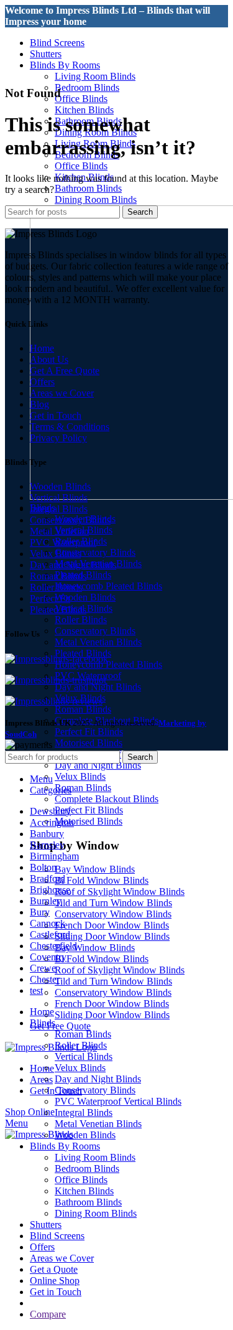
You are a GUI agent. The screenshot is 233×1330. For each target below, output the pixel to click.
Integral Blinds (59, 508)
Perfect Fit (50, 598)
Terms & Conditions (69, 426)
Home (42, 348)
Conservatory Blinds (95, 552)
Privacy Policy (58, 438)
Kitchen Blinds (84, 110)
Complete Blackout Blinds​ (106, 799)
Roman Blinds (83, 709)
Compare (48, 1314)
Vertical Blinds (59, 497)
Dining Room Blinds (96, 199)
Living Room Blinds (95, 76)
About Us (49, 359)
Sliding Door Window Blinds (112, 936)
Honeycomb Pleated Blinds (108, 586)
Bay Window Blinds (95, 869)
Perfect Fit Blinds (89, 731)
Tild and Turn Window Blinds (113, 902)
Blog (39, 404)
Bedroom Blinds (87, 87)
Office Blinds (81, 98)
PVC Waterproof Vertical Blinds (118, 1101)
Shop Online (30, 1112)
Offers (42, 382)
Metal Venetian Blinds (98, 642)
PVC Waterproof (63, 542)
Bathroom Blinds (88, 188)
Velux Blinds (80, 776)
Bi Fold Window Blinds (101, 880)
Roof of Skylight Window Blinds (120, 891)
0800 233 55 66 (36, 32)
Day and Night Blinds (98, 686)
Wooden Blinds (85, 597)
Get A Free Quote (64, 370)
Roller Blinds (81, 619)
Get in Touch (55, 415)
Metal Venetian (59, 531)
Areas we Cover (62, 393)
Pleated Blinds (58, 609)
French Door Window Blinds (112, 925)
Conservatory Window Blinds (113, 914)
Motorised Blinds (88, 743)
